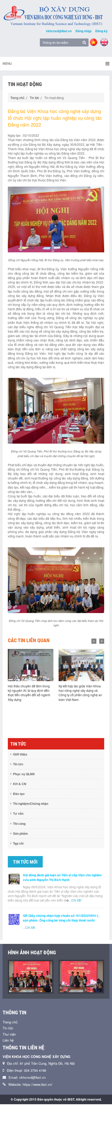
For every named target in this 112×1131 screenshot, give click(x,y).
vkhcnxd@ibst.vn (59, 31)
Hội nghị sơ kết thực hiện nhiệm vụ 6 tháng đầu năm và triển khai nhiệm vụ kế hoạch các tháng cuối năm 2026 (81, 692)
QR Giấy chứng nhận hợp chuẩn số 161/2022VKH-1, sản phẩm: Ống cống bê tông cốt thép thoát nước (61, 918)
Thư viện (9, 1034)
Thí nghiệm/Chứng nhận (30, 803)
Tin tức (34, 97)
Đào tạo (18, 793)
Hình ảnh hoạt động (32, 952)
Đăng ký (101, 31)
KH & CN (19, 783)
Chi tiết (76, 900)
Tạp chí (18, 843)
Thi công (19, 823)
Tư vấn (18, 813)
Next (101, 641)
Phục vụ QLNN (24, 774)
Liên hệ (8, 1040)
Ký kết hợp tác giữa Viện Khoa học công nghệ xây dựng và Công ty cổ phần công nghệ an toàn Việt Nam (29, 692)
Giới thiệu (20, 754)
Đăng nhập (83, 31)
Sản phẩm (20, 833)
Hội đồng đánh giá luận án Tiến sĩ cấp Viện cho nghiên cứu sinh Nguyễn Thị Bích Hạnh (62, 877)
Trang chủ (17, 97)
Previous (93, 641)
